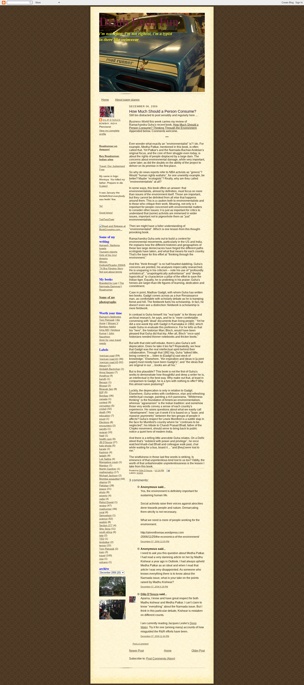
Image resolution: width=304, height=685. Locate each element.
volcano (103, 562)
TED (101, 539)
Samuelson (105, 515)
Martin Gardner (107, 469)
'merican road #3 (108, 362)
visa (101, 559)
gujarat (103, 432)
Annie (102, 323)
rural (101, 512)
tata (101, 535)
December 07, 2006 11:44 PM (155, 636)
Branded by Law (108, 283)
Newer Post (136, 650)
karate (102, 449)
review (102, 505)
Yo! (101, 206)
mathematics (106, 472)
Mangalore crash (108, 462)
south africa (105, 532)
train (101, 552)
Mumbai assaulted (109, 479)
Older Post (198, 650)
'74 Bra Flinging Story (111, 268)
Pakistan (104, 485)
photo (102, 492)
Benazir (103, 382)
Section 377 (105, 525)
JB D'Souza (105, 442)
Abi (118, 320)
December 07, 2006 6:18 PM (154, 587)
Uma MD (104, 330)
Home (105, 99)
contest (103, 402)
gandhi (103, 429)
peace (102, 489)
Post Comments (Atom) (160, 658)
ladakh (103, 455)
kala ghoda (105, 445)
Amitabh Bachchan (109, 369)
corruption (104, 405)
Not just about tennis (110, 272)
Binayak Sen (106, 389)
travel (102, 555)
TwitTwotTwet (106, 219)
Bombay (103, 326)
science (103, 518)
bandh (102, 379)
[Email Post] (168, 470)
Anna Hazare (106, 372)
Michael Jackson (108, 475)
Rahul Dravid (106, 502)
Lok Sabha (105, 459)
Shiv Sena (104, 529)
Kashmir (103, 452)
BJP (101, 392)
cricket (102, 409)
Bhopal (103, 385)
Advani (103, 365)
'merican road (107, 355)
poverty (103, 495)
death (102, 412)
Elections (104, 422)
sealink (103, 522)
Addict (112, 326)
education (104, 415)
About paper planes (127, 99)
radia (102, 499)
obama (103, 482)
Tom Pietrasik (106, 320)
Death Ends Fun (139, 21)
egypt (102, 419)
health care (105, 439)
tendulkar (104, 542)
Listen (103, 186)
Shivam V (113, 323)
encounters (105, 425)
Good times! (106, 212)
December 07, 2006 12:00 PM (155, 541)
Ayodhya (104, 375)
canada (103, 399)
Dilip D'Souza (112, 120)
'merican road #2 (108, 359)
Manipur (103, 465)
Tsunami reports (108, 251)
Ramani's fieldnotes (110, 317)
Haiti (101, 435)
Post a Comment (140, 644)
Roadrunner (106, 289)
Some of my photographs (107, 299)
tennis (102, 545)
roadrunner (105, 509)
